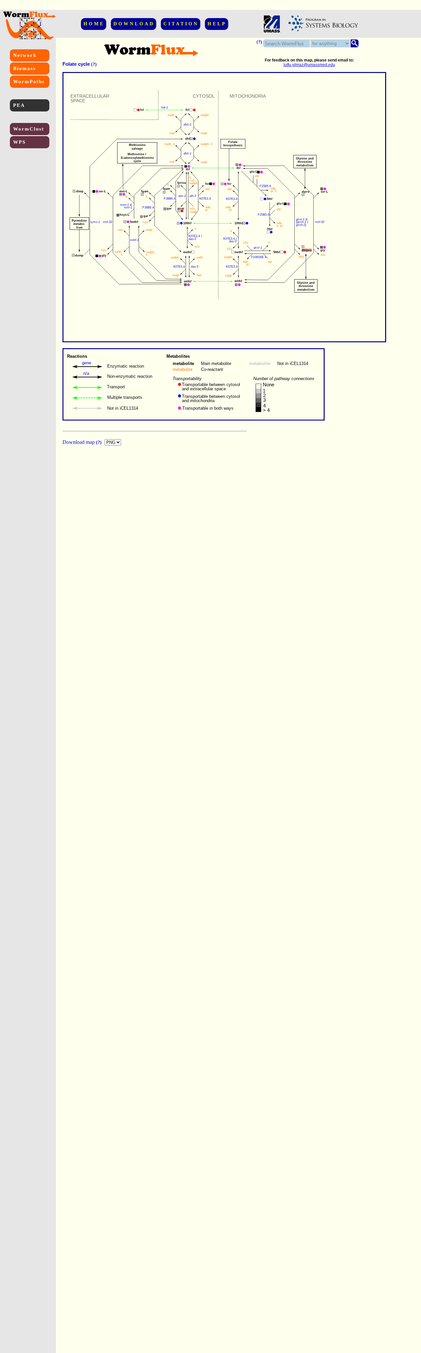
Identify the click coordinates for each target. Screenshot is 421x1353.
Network (25, 55)
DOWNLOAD (134, 23)
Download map (79, 442)
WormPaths (29, 81)
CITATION (181, 23)
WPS (19, 142)
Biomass (24, 68)
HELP (217, 23)
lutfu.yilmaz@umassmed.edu (309, 64)
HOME (94, 23)
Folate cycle (76, 64)
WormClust (28, 129)
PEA (19, 105)
